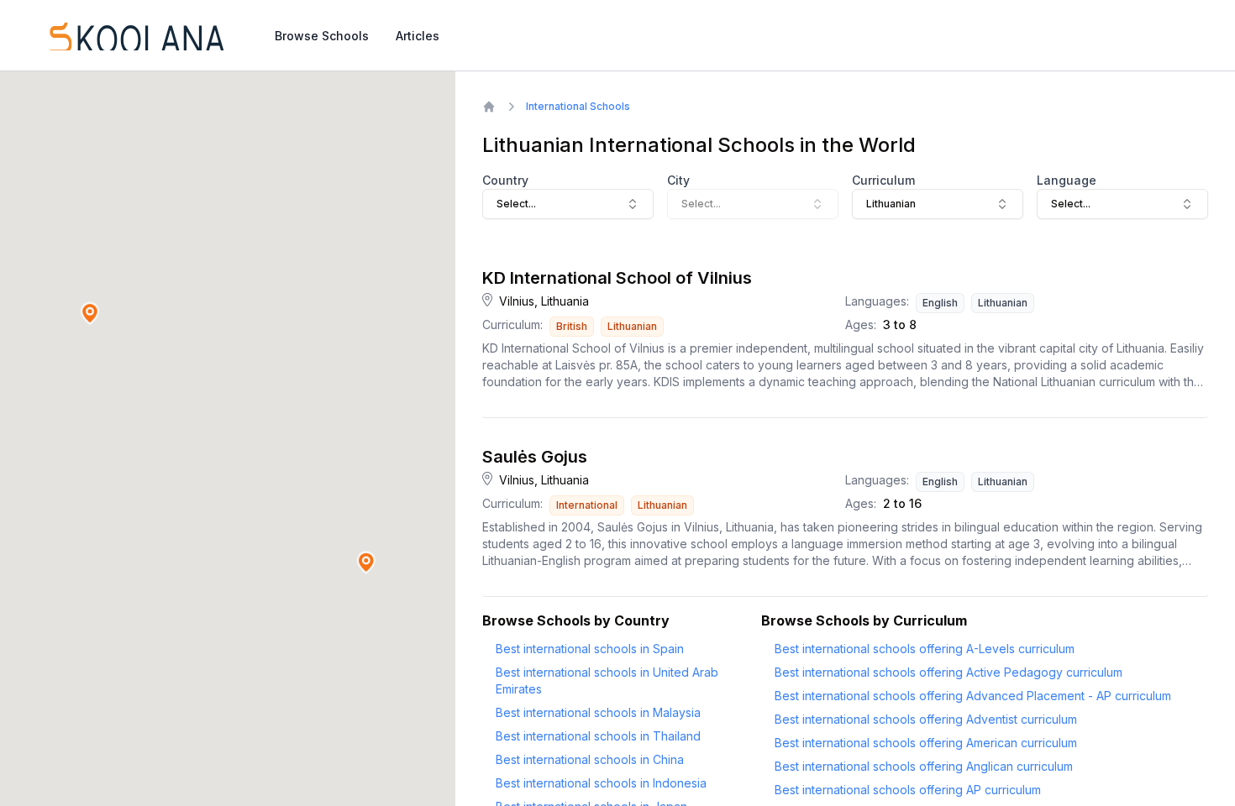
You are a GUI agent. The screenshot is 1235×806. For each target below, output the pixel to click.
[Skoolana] (135, 35)
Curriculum (883, 180)
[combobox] (568, 204)
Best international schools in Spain (590, 648)
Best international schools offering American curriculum (926, 742)
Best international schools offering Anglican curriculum (924, 766)
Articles (417, 36)
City (678, 180)
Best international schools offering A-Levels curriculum (925, 648)
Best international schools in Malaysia (598, 712)
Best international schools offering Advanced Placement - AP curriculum (973, 695)
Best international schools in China (590, 759)
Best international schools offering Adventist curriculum (926, 719)
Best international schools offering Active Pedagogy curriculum (948, 672)
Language (1066, 180)
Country (505, 180)
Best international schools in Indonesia (601, 783)
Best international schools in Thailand (598, 736)
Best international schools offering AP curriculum (908, 789)
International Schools (578, 106)
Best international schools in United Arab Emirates (607, 680)
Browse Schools (322, 36)
